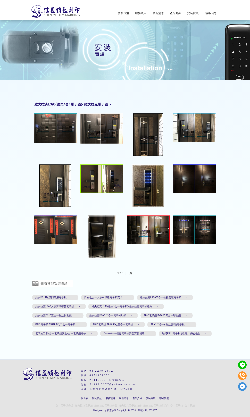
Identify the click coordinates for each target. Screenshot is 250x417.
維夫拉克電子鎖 (84, 405)
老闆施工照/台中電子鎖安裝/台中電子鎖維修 (60, 333)
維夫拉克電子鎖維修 (130, 405)
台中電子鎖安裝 (64, 405)
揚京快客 (111, 410)
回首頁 (84, 398)
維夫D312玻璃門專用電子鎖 (50, 297)
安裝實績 (193, 13)
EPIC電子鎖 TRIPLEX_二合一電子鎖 (55, 324)
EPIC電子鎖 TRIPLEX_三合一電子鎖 (113, 324)
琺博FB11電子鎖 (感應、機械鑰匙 (181, 333)
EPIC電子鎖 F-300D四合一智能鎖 (162, 315)
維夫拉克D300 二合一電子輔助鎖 (107, 315)
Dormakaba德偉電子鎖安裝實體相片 (124, 333)
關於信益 (123, 13)
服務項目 (141, 13)
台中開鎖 (190, 405)
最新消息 (158, 13)
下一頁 (128, 273)
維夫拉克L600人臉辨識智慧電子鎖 (54, 306)
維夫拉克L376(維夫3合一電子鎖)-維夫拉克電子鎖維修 (122, 306)
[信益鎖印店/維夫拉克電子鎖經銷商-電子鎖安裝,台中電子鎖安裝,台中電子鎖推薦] (55, 11)
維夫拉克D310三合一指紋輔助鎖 (53, 315)
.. (136, 410)
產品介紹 (175, 13)
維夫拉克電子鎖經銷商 (156, 405)
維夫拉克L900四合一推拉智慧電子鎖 (160, 297)
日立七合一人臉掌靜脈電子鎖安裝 (103, 297)
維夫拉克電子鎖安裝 (105, 405)
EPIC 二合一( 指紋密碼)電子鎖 (168, 324)
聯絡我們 (210, 13)
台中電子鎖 (176, 405)
